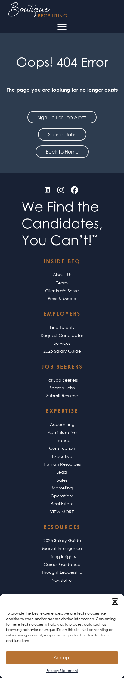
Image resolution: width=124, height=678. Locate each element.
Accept (62, 657)
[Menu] (62, 27)
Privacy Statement (62, 670)
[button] (115, 602)
